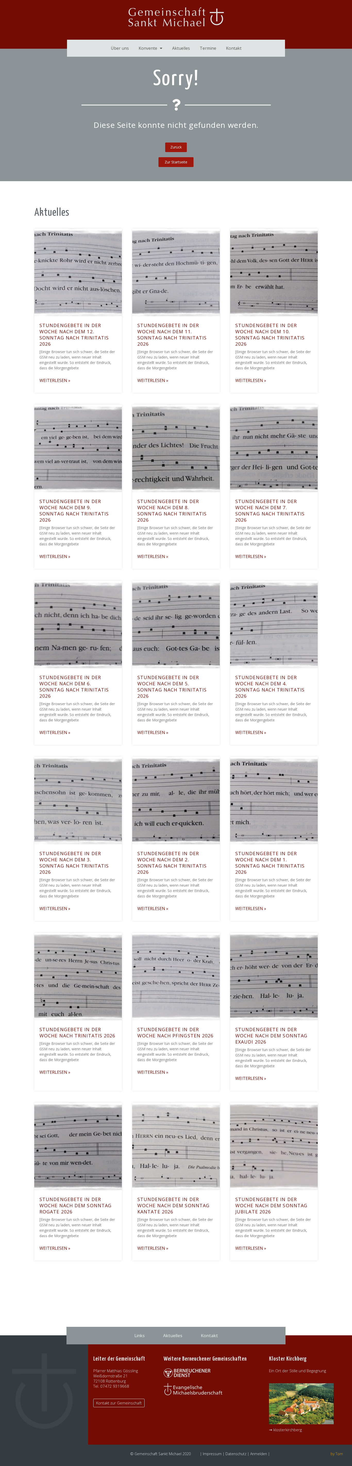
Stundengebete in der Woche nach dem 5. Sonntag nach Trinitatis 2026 (172, 686)
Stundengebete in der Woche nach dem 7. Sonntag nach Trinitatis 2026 (270, 510)
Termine (208, 48)
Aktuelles (181, 48)
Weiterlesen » (54, 380)
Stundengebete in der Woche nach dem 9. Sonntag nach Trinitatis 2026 (74, 510)
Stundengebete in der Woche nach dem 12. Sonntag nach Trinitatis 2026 (74, 334)
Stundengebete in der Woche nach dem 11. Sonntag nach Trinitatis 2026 (172, 334)
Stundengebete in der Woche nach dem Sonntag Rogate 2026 (75, 1205)
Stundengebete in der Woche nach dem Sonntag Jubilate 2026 (271, 1205)
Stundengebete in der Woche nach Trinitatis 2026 (77, 1032)
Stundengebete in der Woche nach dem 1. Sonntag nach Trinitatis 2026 (270, 862)
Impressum (212, 1453)
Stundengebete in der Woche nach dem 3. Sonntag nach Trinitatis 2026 (74, 862)
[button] (176, 162)
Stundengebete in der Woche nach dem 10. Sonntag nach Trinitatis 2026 (270, 334)
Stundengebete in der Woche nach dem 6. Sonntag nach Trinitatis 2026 (74, 686)
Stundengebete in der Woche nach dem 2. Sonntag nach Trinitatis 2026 (172, 862)
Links (139, 1335)
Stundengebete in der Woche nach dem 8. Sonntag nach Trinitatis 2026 (172, 510)
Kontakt (233, 48)
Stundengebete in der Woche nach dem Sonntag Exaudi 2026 (271, 1035)
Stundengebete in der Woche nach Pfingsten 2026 (175, 1032)
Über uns (120, 48)
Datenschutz (235, 1453)
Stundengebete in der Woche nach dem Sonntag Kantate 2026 (173, 1205)
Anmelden (258, 1453)
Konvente (148, 48)
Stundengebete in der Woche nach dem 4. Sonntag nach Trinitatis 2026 (270, 686)
